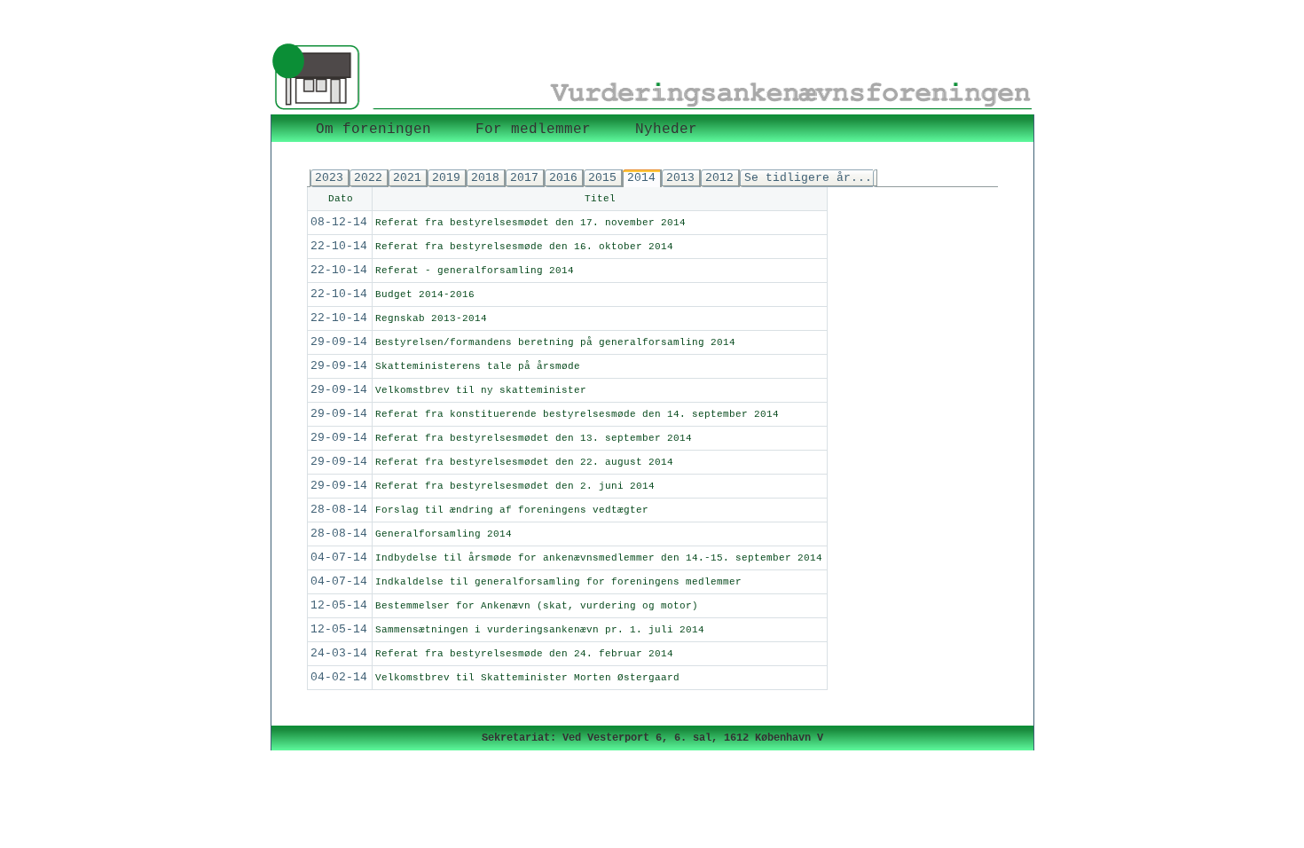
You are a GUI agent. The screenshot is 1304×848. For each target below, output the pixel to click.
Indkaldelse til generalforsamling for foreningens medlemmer (558, 582)
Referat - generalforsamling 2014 (474, 270)
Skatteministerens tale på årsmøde (477, 366)
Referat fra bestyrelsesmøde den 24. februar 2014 (524, 653)
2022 (368, 178)
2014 (641, 178)
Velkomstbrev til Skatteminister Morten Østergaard (527, 677)
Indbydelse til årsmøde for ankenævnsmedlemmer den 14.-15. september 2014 (598, 558)
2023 (329, 178)
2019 (446, 178)
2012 (719, 178)
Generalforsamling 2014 (443, 534)
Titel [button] (600, 198)
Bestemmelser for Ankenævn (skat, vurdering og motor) (536, 606)
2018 (485, 178)
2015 (602, 178)
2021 (407, 178)
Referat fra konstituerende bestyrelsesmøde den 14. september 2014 (577, 414)
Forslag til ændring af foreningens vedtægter (511, 510)
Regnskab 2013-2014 (431, 318)
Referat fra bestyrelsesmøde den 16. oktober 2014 (524, 246)
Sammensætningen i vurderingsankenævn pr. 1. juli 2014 (539, 629)
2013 (680, 178)
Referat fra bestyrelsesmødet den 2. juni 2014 (515, 486)
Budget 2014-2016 (425, 294)
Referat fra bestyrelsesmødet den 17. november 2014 (530, 222)
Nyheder (666, 129)
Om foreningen (373, 129)
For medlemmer (533, 129)
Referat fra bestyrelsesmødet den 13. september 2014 (533, 438)
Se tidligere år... (808, 178)
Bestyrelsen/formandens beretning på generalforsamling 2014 (555, 342)
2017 (524, 178)
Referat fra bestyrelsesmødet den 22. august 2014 (524, 462)
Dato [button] (340, 198)
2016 (563, 178)
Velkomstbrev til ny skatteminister (480, 390)
